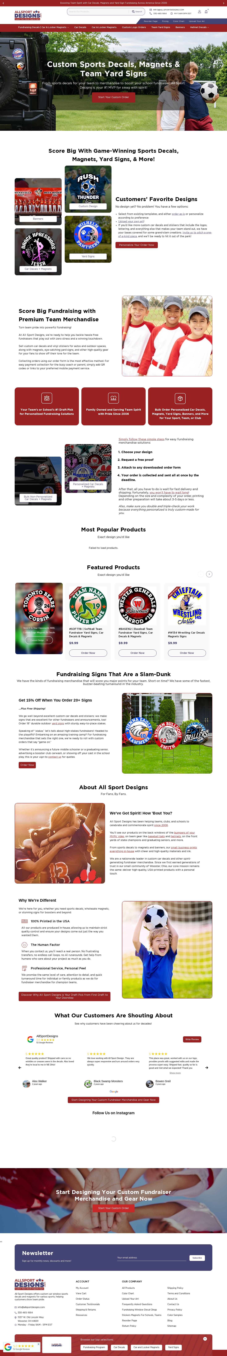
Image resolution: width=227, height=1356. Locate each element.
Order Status (82, 1299)
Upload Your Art (197, 21)
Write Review (192, 1039)
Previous (3, 3)
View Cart (81, 1293)
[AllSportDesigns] (30, 1039)
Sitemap (171, 1326)
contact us (54, 757)
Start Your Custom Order (113, 97)
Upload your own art (131, 221)
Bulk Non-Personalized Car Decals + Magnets (38, 498)
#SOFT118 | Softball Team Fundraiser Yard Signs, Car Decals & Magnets (86, 633)
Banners (180, 27)
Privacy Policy (174, 1310)
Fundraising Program (94, 1347)
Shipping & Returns (86, 1310)
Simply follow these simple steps (141, 439)
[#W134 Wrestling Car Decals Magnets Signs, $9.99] (187, 606)
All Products (128, 1288)
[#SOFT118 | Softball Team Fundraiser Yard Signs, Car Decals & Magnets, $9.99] (88, 606)
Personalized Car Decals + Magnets (88, 485)
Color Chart (178, 21)
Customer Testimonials (88, 1304)
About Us (172, 1299)
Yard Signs (88, 256)
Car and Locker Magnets (146, 1347)
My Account (82, 1288)
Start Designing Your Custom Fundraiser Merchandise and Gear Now (113, 1100)
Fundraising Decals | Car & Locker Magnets (42, 27)
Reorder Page (151, 21)
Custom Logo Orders (134, 27)
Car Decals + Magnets (38, 269)
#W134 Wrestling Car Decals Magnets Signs (186, 635)
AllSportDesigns (47, 1036)
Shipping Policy (175, 1288)
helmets (176, 836)
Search (138, 12)
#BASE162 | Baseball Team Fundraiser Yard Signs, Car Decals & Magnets (136, 633)
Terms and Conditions (178, 1293)
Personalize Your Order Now (136, 245)
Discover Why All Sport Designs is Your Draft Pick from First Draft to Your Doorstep (64, 996)
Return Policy (129, 1326)
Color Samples (175, 1315)
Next (223, 3)
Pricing (165, 21)
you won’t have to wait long (168, 492)
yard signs (58, 723)
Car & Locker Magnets (104, 27)
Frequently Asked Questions (137, 1304)
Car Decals (80, 27)
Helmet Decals (198, 27)
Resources (81, 1315)
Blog (169, 1321)
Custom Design (88, 206)
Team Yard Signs (160, 27)
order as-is (178, 214)
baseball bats (156, 836)
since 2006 (161, 825)
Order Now (88, 653)
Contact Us (173, 1304)
